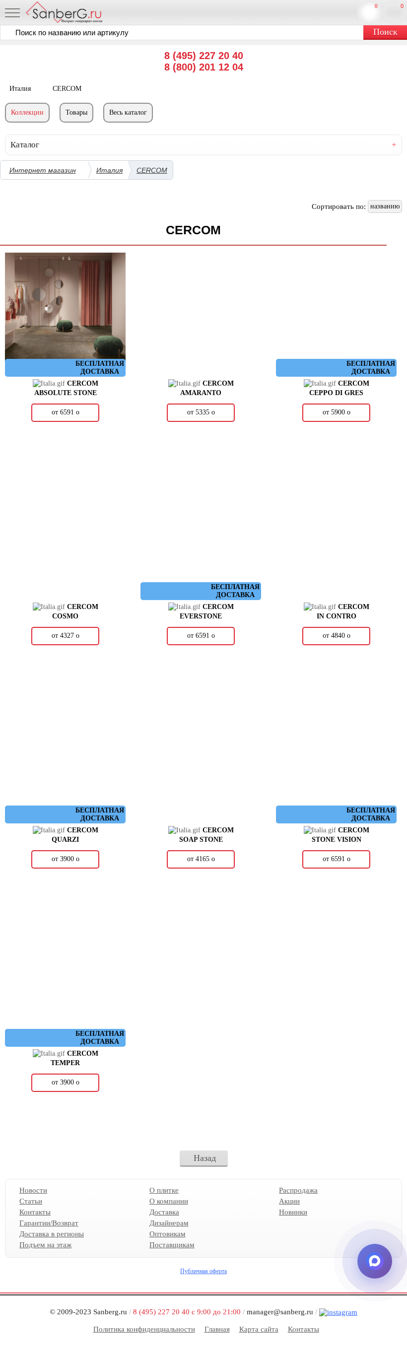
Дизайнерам (169, 1223)
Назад (205, 1158)
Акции (289, 1201)
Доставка (164, 1212)
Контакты (35, 1212)
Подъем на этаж (45, 1245)
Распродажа (298, 1190)
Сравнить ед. (376, 6)
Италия (109, 170)
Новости (33, 1190)
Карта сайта (258, 1329)
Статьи (30, 1201)
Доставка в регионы (51, 1234)
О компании (168, 1201)
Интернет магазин (42, 170)
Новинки (293, 1212)
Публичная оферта (203, 1271)
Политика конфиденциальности (144, 1329)
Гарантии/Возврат (48, 1223)
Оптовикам (167, 1234)
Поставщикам (172, 1245)
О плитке (164, 1190)
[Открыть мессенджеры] (374, 1261)
